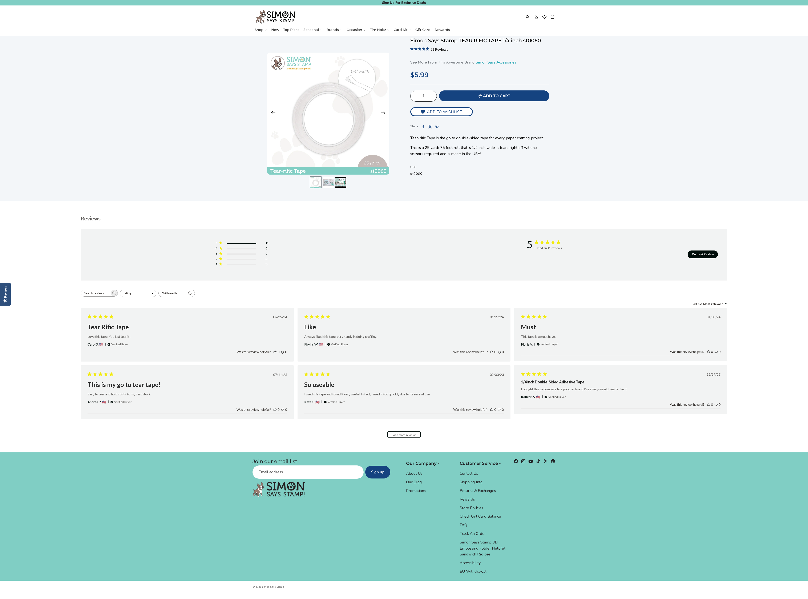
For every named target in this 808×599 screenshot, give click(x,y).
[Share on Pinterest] (436, 126)
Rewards (467, 499)
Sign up (377, 471)
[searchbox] (95, 293)
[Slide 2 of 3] (328, 182)
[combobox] (138, 293)
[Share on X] (430, 126)
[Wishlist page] (544, 16)
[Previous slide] (272, 113)
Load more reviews (404, 435)
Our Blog (414, 482)
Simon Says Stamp (273, 586)
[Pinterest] (553, 461)
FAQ (463, 524)
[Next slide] (384, 113)
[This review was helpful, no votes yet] (275, 352)
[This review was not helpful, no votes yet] (282, 352)
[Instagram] (523, 461)
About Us (414, 473)
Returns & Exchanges (478, 490)
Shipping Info (471, 482)
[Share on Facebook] (423, 126)
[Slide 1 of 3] (315, 182)
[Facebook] (515, 461)
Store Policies (471, 507)
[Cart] (552, 16)
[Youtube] (530, 461)
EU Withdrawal (473, 571)
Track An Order (473, 533)
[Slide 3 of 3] (340, 182)
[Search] (527, 16)
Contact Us (469, 473)
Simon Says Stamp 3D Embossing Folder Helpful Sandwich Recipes (482, 548)
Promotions (416, 490)
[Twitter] (545, 461)
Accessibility (470, 562)
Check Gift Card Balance (480, 516)
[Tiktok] (538, 461)
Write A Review (703, 254)
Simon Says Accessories (496, 62)
